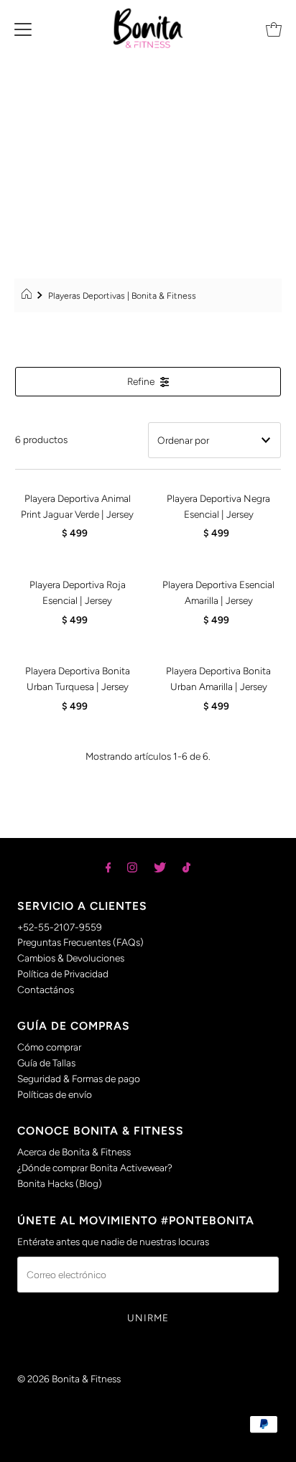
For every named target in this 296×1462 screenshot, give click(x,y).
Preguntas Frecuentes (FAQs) (80, 942)
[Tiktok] (186, 867)
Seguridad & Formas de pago (78, 1078)
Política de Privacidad (62, 973)
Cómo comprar (49, 1047)
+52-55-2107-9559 (59, 927)
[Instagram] (132, 867)
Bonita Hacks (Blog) (59, 1183)
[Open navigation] (23, 28)
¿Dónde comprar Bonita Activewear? (94, 1167)
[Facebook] (108, 867)
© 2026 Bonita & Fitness (69, 1378)
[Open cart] (274, 28)
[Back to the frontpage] (28, 296)
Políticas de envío (54, 1094)
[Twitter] (160, 867)
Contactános (45, 989)
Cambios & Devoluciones (70, 958)
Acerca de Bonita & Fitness (74, 1152)
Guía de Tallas (46, 1062)
